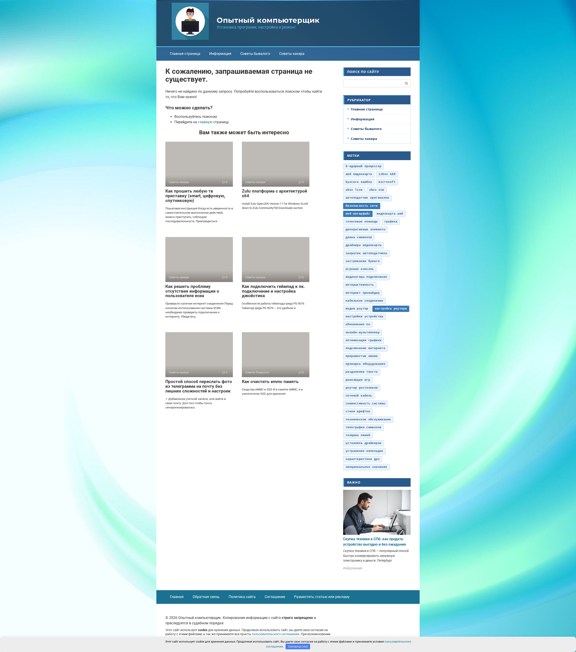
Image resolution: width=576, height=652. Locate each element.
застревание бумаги (363, 261)
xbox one (376, 190)
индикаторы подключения (366, 277)
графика (391, 221)
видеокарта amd (390, 213)
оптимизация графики (363, 340)
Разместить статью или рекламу (322, 597)
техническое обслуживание (368, 419)
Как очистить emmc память (270, 381)
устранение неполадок (364, 451)
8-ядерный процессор (363, 166)
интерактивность (360, 285)
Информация (220, 54)
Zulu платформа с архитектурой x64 (274, 193)
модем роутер (357, 308)
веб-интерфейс (358, 213)
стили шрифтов (358, 411)
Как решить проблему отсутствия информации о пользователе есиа (192, 291)
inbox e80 (387, 174)
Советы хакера (291, 54)
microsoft (387, 182)
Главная (177, 597)
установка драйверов (363, 443)
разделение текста (362, 372)
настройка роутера (391, 308)
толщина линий (358, 435)
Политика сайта (242, 597)
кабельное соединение (364, 300)
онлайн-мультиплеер (363, 332)
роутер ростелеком (362, 388)
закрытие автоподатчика (366, 253)
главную (205, 122)
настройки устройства (364, 316)
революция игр (358, 380)
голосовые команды (362, 221)
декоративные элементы (365, 229)
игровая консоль (360, 269)
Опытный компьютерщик (268, 20)
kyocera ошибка (359, 182)
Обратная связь (206, 597)
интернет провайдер (363, 293)
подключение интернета (365, 348)
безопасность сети (362, 206)
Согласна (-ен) (298, 646)
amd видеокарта (359, 174)
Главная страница (185, 54)
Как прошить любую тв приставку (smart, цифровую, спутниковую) (195, 195)
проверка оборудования (365, 364)
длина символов (359, 237)
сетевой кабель (359, 395)
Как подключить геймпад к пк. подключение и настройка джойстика (273, 291)
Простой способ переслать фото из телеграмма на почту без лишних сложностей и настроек (198, 386)
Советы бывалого (255, 54)
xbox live (354, 190)
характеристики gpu (363, 459)
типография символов (363, 427)
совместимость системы (365, 403)
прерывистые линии (362, 356)
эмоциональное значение (366, 467)
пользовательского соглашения (275, 634)
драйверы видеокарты (363, 245)
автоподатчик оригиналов (367, 197)
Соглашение (275, 597)
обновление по (358, 324)
